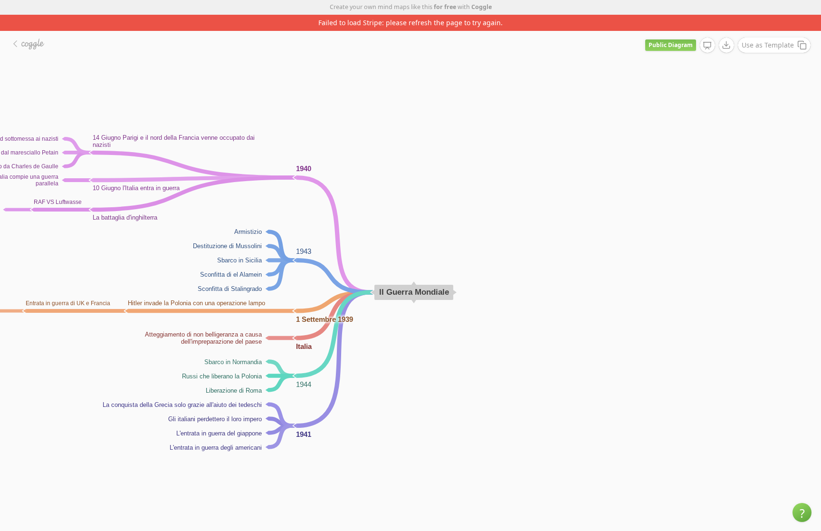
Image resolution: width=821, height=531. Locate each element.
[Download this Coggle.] (726, 45)
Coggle (481, 7)
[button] (801, 512)
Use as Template (768, 44)
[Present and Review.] (707, 45)
